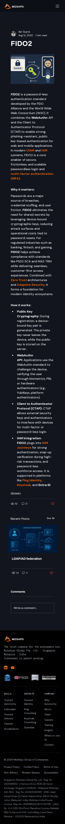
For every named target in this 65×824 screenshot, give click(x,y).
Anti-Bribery (11, 772)
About (47, 709)
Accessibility (51, 772)
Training (48, 725)
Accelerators (11, 728)
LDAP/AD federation (27, 558)
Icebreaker (10, 709)
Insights (48, 730)
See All (50, 518)
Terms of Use (50, 766)
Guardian (29, 727)
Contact (49, 744)
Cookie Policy (31, 766)
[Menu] (57, 6)
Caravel (8, 723)
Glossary (16, 493)
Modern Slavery (31, 772)
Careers (48, 719)
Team (47, 714)
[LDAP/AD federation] (32, 539)
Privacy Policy (12, 766)
